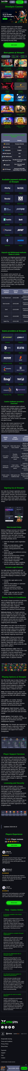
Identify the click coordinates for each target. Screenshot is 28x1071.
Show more (14, 902)
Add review (14, 845)
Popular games (4, 56)
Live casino (14, 56)
